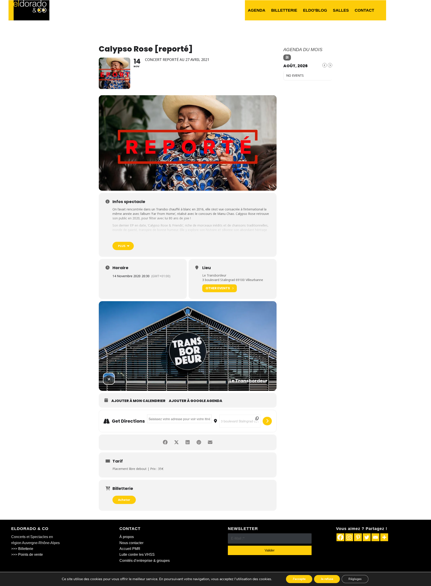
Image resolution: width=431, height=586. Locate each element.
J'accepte (299, 579)
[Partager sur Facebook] (165, 442)
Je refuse (327, 579)
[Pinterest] (358, 537)
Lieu (206, 268)
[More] (384, 537)
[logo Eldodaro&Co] (29, 10)
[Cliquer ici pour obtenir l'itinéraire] (267, 421)
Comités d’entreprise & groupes (144, 560)
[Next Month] (330, 65)
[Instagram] (349, 537)
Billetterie (25, 549)
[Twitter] (367, 537)
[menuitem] (256, 10)
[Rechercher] (381, 10)
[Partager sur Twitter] (176, 442)
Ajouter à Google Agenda (195, 401)
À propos (126, 537)
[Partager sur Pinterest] (199, 442)
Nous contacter (131, 543)
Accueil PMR (129, 549)
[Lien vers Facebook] (399, 10)
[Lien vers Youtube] (419, 10)
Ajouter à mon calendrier (138, 401)
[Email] (375, 537)
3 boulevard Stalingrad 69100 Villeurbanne (232, 280)
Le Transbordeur (214, 275)
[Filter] (287, 57)
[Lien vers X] (405, 10)
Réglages (355, 579)
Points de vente (30, 554)
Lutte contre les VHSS (137, 554)
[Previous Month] (324, 65)
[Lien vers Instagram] (412, 10)
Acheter (124, 500)
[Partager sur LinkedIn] (187, 442)
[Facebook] (340, 537)
